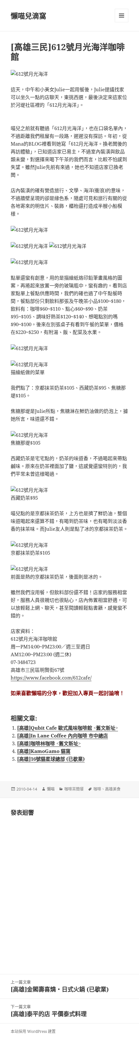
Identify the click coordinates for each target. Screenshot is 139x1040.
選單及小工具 (121, 15)
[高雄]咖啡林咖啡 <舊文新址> (49, 743)
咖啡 (97, 789)
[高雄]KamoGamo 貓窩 (43, 751)
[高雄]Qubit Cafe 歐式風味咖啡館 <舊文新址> (67, 728)
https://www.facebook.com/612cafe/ (51, 677)
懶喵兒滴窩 (28, 15)
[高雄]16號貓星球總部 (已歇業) (51, 759)
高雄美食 (113, 789)
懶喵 (51, 789)
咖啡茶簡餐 (74, 789)
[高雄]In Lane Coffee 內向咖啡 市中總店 (62, 735)
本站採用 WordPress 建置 (33, 1031)
